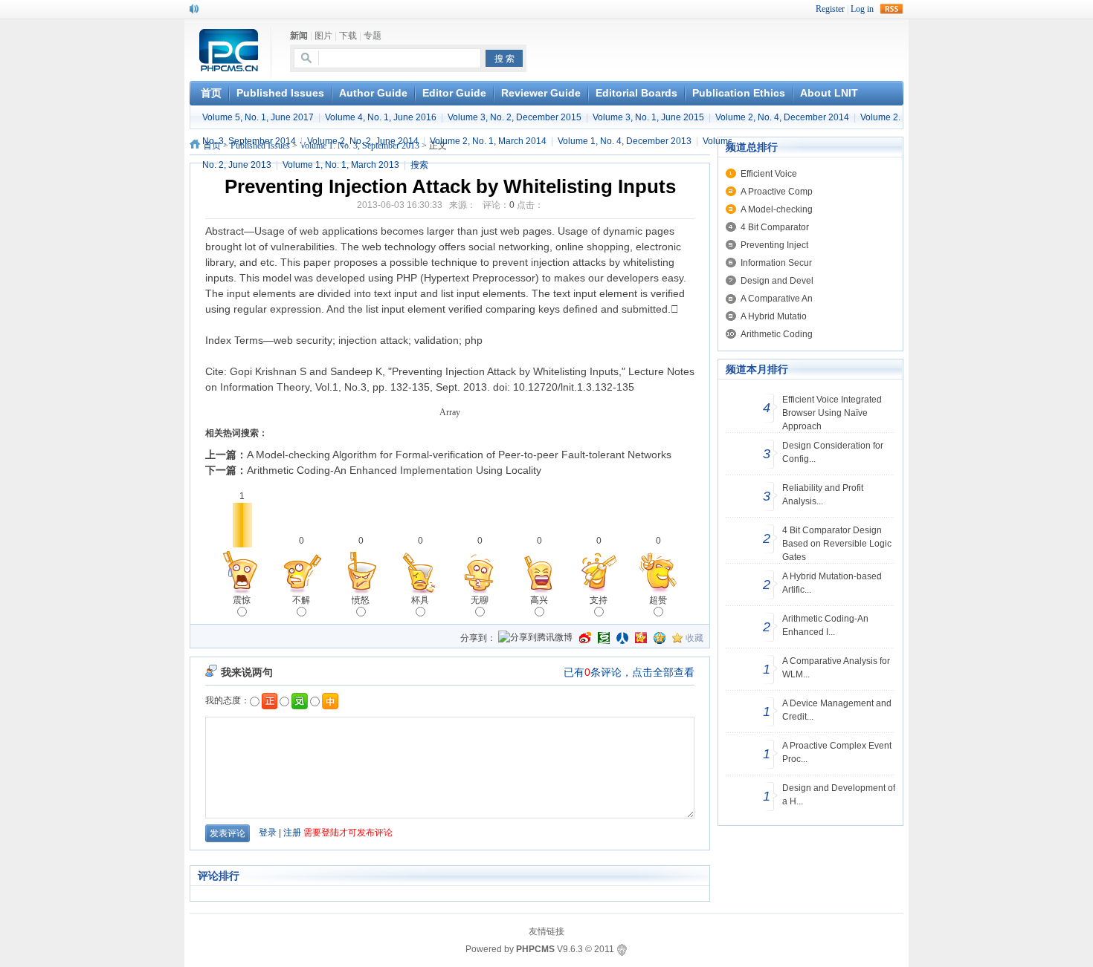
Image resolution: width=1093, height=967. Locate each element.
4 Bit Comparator (775, 227)
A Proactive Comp (777, 191)
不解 (301, 600)
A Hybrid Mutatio (774, 316)
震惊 (242, 600)
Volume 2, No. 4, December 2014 (782, 117)
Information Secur (776, 263)
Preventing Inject (774, 245)
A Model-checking (777, 209)
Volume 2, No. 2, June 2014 (363, 141)
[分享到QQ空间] (659, 638)
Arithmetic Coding (777, 334)
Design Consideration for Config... (832, 452)
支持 (598, 600)
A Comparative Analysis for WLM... (836, 668)
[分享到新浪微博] (585, 638)
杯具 (420, 600)
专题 (372, 35)
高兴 (539, 600)
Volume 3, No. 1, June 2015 (648, 117)
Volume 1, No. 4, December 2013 (624, 141)
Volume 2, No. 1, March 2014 (488, 141)
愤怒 (361, 600)
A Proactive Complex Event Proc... (837, 752)
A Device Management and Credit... (837, 710)
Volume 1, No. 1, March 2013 (341, 165)
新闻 (299, 35)
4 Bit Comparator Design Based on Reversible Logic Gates (837, 543)
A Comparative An (777, 298)
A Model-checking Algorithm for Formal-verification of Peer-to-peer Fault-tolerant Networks (459, 454)
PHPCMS (535, 949)
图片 (323, 35)
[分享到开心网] (641, 638)
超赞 (658, 600)
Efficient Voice (769, 174)
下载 (348, 35)
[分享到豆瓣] (604, 638)
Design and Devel (777, 281)
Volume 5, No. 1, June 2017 (258, 117)
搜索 (419, 165)
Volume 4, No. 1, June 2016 (380, 117)
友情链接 (546, 931)
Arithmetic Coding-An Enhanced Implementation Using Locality (394, 470)
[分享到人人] (622, 638)
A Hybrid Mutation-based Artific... (832, 583)
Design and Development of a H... (838, 795)
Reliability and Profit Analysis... (822, 495)
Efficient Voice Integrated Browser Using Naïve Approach (832, 413)
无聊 (480, 600)
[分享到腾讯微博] (535, 638)
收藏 (694, 638)
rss (891, 9)
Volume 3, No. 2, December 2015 (514, 117)
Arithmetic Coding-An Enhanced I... (825, 625)
